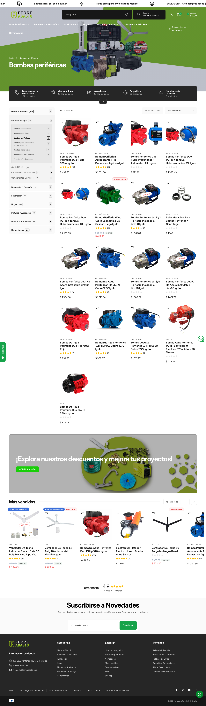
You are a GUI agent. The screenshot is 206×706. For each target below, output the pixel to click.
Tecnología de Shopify (189, 701)
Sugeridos (135, 91)
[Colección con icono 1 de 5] (103, 101)
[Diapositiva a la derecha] (194, 502)
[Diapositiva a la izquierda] (187, 502)
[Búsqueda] (127, 14)
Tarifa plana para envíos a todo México (99, 3)
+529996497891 (21, 665)
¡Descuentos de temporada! (29, 92)
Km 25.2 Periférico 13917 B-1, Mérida (30, 661)
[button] (191, 14)
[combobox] (97, 14)
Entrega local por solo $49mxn (32, 3)
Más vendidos (174, 110)
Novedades (100, 91)
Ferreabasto (178, 701)
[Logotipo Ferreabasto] (19, 645)
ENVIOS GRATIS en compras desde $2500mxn (174, 3)
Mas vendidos (65, 91)
